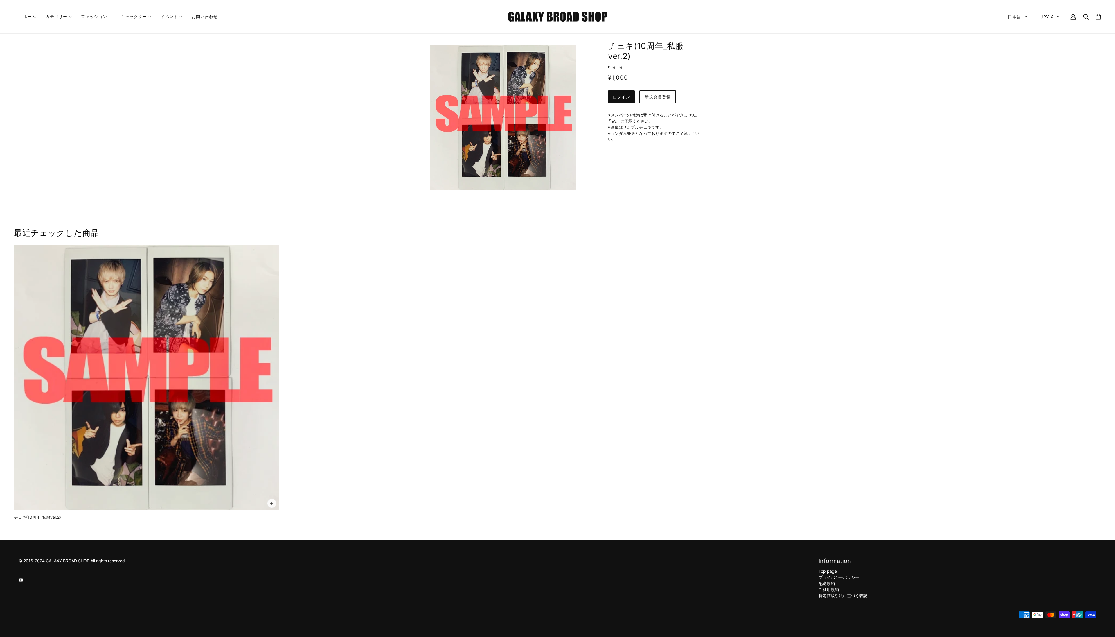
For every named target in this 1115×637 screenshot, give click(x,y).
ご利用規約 (829, 589)
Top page (828, 571)
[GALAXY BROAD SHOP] (557, 16)
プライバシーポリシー (839, 577)
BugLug (615, 67)
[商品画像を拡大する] (503, 117)
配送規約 (827, 583)
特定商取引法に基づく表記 (843, 595)
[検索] (1086, 16)
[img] (21, 579)
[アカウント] (1073, 16)
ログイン (621, 96)
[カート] (1098, 16)
